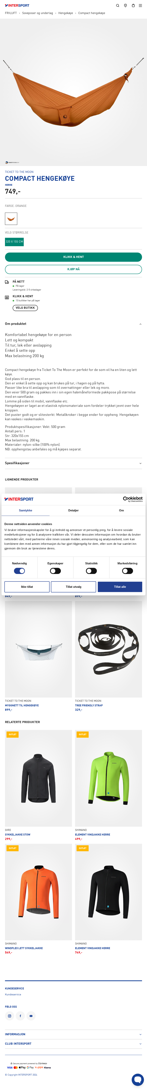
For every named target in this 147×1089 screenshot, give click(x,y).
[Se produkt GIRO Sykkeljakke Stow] (38, 785)
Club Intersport (18, 1043)
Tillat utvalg (73, 586)
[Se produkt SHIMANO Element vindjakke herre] (108, 785)
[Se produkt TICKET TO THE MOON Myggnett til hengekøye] (38, 656)
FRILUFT (11, 13)
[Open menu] (140, 5)
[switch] (55, 571)
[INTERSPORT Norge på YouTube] (31, 1015)
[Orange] (11, 219)
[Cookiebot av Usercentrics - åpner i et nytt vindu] (126, 499)
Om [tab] (121, 510)
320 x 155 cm (14, 241)
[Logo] (19, 5)
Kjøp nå (73, 269)
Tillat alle (120, 586)
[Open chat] (138, 1080)
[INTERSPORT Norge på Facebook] (20, 1015)
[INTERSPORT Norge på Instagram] (9, 1015)
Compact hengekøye (91, 13)
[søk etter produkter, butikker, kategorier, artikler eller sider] (118, 5)
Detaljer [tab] (73, 510)
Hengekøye (65, 13)
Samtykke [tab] (25, 510)
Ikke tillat (27, 586)
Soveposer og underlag (37, 13)
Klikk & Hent (73, 257)
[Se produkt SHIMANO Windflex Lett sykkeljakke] (38, 899)
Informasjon (15, 1034)
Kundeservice (13, 994)
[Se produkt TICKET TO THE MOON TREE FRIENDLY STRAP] (108, 656)
